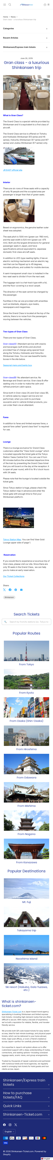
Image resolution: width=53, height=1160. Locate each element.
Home (5, 17)
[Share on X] (5, 590)
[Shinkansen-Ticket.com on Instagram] (11, 1125)
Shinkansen (9, 597)
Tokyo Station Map (12, 539)
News (13, 17)
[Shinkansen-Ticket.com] (26, 4)
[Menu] (4, 5)
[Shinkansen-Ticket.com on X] (17, 1125)
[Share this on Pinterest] (16, 590)
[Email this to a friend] (21, 590)
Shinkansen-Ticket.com (11, 1011)
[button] (47, 1158)
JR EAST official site (12, 170)
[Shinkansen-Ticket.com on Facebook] (6, 1125)
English (8, 1131)
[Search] (9, 5)
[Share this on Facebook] (10, 590)
